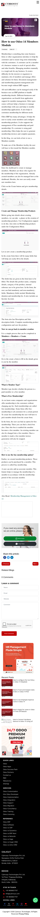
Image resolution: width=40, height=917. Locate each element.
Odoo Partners (8, 772)
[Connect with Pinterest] (13, 903)
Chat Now (21, 544)
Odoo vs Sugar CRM (10, 842)
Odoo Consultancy (9, 809)
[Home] (9, 6)
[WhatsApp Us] (35, 900)
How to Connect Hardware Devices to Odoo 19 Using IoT (23, 720)
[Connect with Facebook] (4, 903)
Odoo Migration (8, 806)
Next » (35, 564)
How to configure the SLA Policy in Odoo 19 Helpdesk (23, 681)
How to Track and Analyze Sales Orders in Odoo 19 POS (24, 691)
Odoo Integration (9, 800)
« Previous (5, 564)
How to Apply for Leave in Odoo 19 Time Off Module (23, 710)
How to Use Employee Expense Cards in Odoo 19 (23, 701)
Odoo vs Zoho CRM (10, 845)
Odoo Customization (10, 791)
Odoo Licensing (8, 814)
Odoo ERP (6, 822)
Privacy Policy (24, 914)
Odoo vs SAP (8, 828)
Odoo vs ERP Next (9, 833)
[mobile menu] (38, 2)
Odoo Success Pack (10, 769)
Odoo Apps (7, 766)
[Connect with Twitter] (9, 903)
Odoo (5, 764)
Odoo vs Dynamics (10, 831)
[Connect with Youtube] (25, 903)
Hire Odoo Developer (10, 794)
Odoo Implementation (11, 797)
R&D (4, 778)
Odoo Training (8, 811)
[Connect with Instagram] (21, 903)
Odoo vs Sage (8, 839)
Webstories (7, 781)
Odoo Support (8, 803)
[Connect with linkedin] (17, 903)
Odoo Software (8, 825)
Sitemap (6, 784)
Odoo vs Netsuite (9, 836)
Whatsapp (21, 538)
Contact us (7, 775)
